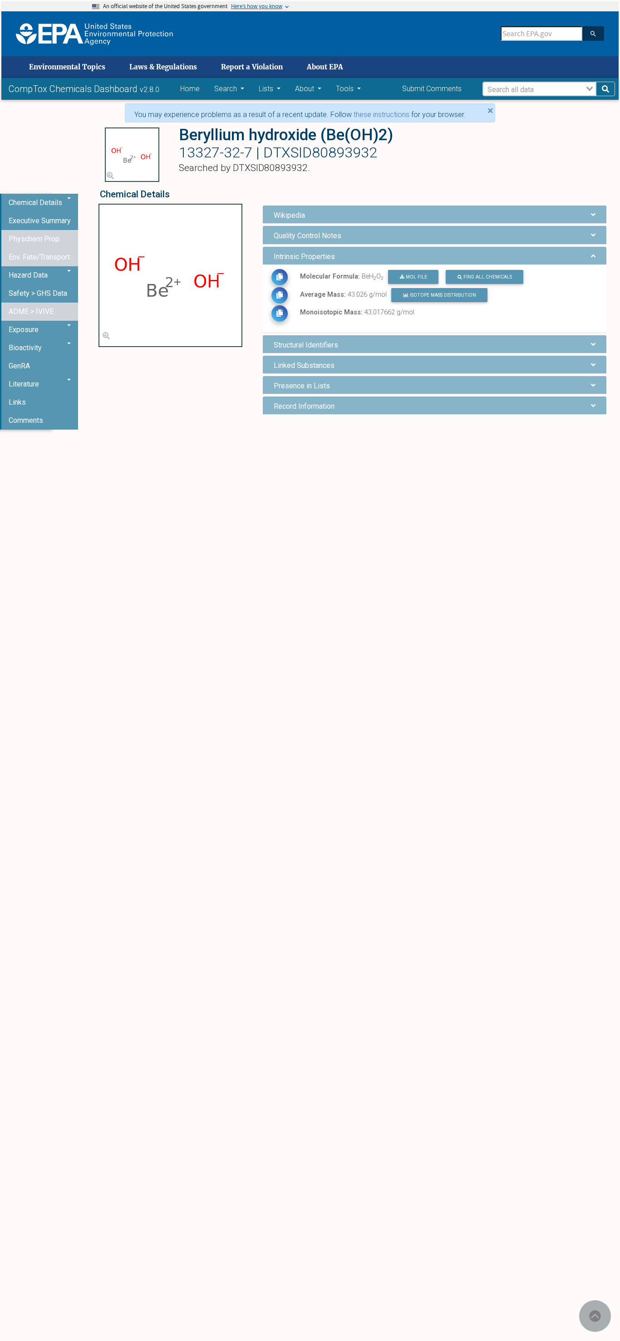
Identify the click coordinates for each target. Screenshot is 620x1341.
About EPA (325, 67)
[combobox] (539, 89)
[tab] (434, 214)
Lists (267, 88)
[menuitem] (39, 221)
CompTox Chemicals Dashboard (74, 88)
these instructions (381, 114)
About (305, 88)
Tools (345, 88)
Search (226, 88)
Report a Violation (252, 67)
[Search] (593, 33)
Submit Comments (432, 88)
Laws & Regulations (163, 67)
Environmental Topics (67, 67)
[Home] (94, 33)
